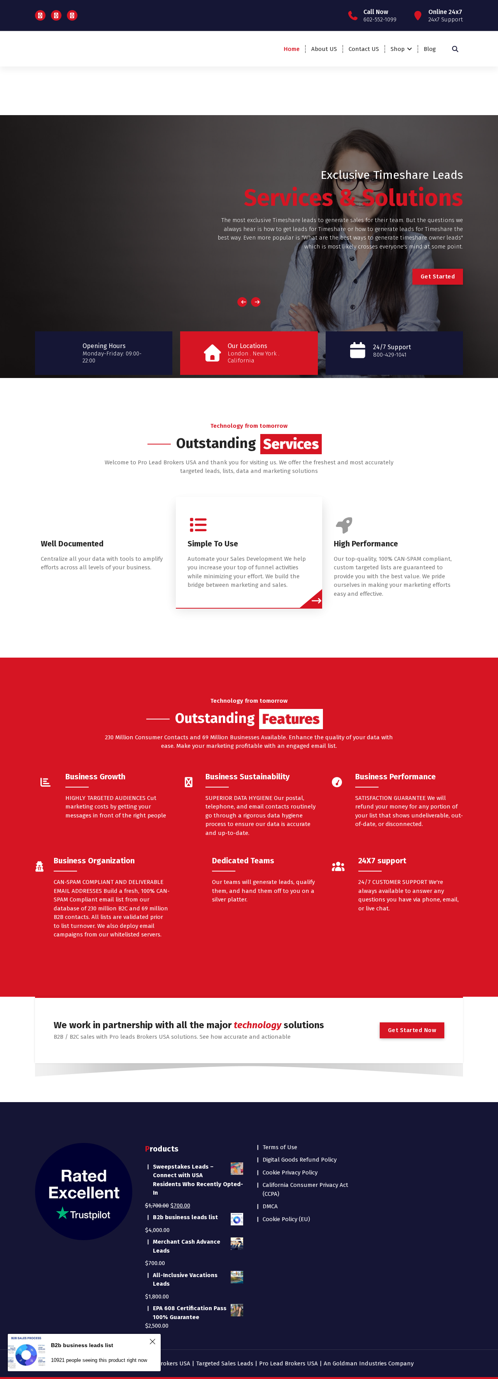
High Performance (366, 543)
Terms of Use (280, 1147)
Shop (398, 49)
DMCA (270, 1206)
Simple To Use (213, 543)
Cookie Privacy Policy (290, 1172)
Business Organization (94, 860)
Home (292, 49)
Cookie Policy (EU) (286, 1219)
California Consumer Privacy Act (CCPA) (305, 1189)
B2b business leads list (82, 1345)
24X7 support (382, 860)
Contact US (364, 49)
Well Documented (72, 543)
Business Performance (395, 776)
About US (324, 49)
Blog (430, 49)
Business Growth (95, 776)
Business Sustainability (247, 776)
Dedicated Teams (243, 860)
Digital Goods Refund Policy (300, 1159)
